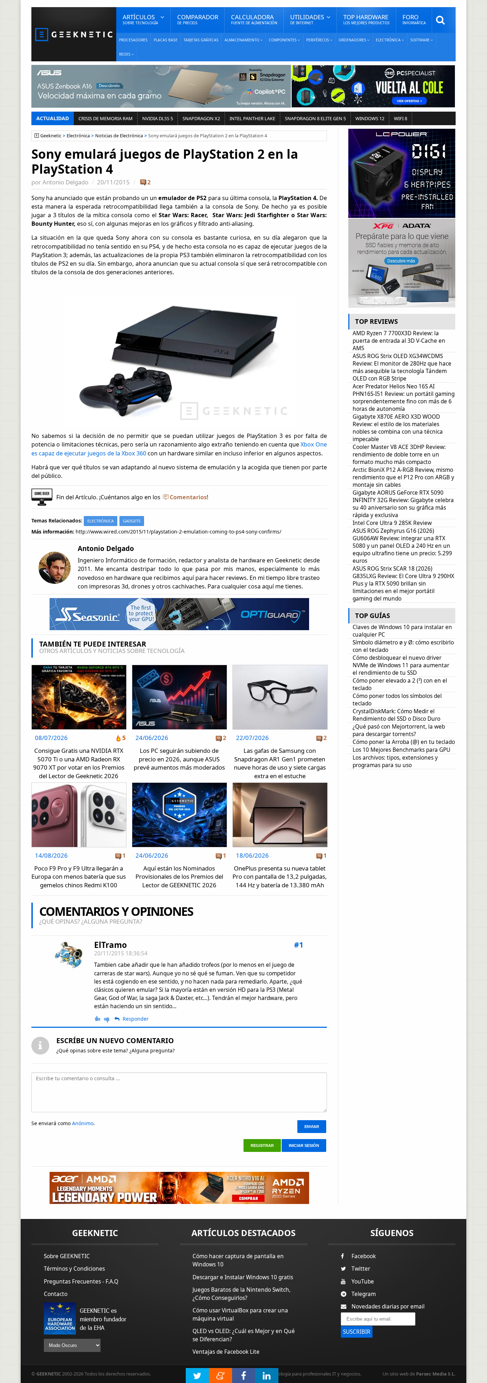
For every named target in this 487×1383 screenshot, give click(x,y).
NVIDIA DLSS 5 (157, 118)
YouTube (363, 1281)
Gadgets (131, 521)
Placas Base (166, 39)
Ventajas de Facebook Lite (226, 1352)
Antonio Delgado (65, 182)
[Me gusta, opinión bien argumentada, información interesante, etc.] (98, 1018)
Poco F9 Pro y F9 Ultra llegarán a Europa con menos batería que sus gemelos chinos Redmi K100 (78, 876)
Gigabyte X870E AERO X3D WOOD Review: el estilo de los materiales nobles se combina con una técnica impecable (398, 428)
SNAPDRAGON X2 (201, 118)
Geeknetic (50, 136)
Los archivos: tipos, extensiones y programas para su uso (395, 761)
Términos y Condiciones (74, 1268)
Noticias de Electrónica (119, 136)
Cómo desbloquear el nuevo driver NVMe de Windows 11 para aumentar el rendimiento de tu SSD (401, 665)
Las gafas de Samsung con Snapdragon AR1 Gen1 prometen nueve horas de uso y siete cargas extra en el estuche (280, 763)
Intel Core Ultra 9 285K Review (392, 523)
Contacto (55, 1294)
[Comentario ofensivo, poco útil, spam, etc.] (110, 1019)
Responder (136, 1018)
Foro (414, 19)
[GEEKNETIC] (74, 34)
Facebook (364, 1256)
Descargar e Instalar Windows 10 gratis (243, 1277)
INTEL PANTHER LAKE (252, 118)
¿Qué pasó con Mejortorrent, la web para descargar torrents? (399, 730)
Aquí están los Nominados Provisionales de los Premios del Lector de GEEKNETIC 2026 (179, 876)
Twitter (361, 1268)
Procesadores (133, 39)
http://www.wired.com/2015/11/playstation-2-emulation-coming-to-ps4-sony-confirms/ (178, 531)
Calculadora (254, 19)
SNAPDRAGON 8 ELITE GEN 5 (315, 118)
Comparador (197, 19)
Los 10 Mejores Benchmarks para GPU (401, 750)
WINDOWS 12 (369, 118)
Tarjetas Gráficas (201, 39)
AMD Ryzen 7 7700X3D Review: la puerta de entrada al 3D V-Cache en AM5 (399, 341)
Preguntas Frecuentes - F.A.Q (81, 1281)
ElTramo (110, 944)
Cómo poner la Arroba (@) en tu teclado (404, 742)
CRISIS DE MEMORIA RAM (105, 118)
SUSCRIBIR (356, 1332)
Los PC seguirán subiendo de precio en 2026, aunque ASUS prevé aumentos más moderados (179, 758)
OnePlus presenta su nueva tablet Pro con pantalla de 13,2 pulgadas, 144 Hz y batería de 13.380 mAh (279, 876)
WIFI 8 (400, 118)
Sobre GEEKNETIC (67, 1256)
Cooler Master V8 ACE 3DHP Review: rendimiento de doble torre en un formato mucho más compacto (399, 454)
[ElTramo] (69, 955)
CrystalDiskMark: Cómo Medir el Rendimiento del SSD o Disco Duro (396, 715)
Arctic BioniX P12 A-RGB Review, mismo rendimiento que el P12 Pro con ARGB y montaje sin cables (403, 477)
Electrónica (78, 136)
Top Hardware (366, 19)
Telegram (364, 1294)
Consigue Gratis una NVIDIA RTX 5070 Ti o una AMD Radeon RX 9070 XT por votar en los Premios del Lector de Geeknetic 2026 (78, 763)
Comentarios (188, 497)
